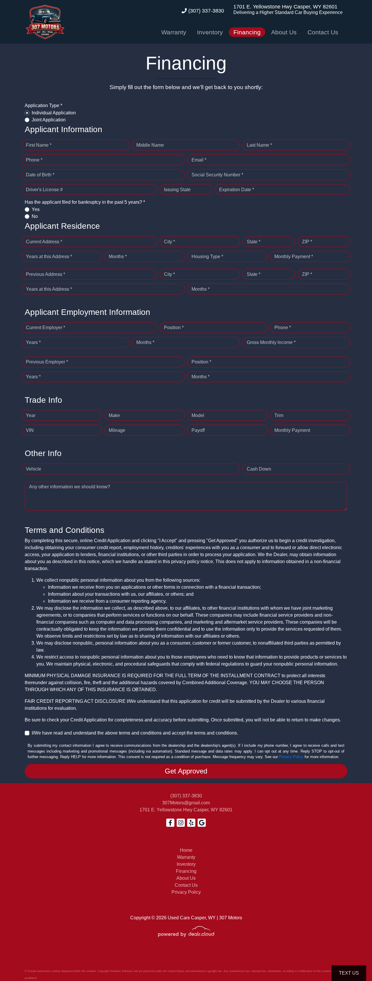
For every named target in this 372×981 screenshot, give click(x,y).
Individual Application (54, 112)
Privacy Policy (291, 757)
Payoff (198, 430)
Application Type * (43, 105)
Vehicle (33, 468)
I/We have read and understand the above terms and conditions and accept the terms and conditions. (135, 732)
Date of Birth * (40, 174)
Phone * (34, 159)
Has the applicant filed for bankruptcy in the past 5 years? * (85, 202)
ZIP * (307, 241)
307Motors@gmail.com (186, 802)
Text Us (349, 973)
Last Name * (259, 145)
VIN (30, 430)
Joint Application (49, 119)
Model (198, 415)
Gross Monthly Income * (271, 342)
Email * (199, 159)
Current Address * (44, 241)
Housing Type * (207, 256)
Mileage (117, 430)
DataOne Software (121, 971)
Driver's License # (44, 189)
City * (169, 241)
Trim (278, 415)
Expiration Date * (236, 189)
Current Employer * (45, 327)
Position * (174, 327)
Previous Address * (45, 274)
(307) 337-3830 (205, 11)
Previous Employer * (47, 361)
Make (114, 415)
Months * (118, 256)
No (35, 216)
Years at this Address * (49, 256)
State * (253, 241)
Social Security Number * (217, 174)
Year (30, 415)
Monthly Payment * (293, 256)
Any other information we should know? (69, 486)
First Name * (38, 145)
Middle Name (150, 145)
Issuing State (177, 189)
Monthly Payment (292, 430)
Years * (33, 342)
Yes (36, 209)
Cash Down (259, 468)
